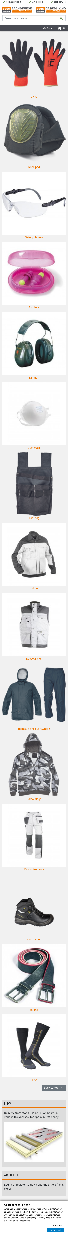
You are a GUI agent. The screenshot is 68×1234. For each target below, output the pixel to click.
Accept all (56, 1230)
